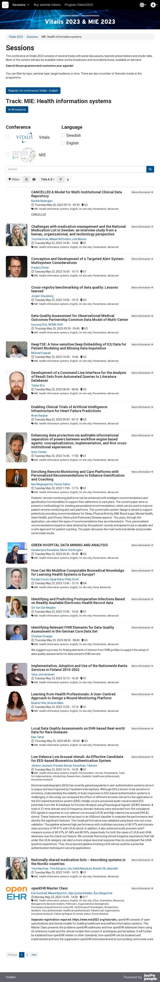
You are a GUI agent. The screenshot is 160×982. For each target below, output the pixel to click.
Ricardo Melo (55, 703)
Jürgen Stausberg (42, 296)
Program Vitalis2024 (79, 5)
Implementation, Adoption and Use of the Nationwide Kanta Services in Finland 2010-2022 (79, 668)
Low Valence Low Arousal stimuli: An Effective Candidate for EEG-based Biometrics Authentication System (77, 759)
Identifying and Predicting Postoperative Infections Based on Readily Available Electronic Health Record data (78, 601)
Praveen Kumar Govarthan (69, 765)
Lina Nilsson (79, 239)
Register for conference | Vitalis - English (33, 90)
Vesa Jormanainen (43, 674)
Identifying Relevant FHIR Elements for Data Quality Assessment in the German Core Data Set (72, 629)
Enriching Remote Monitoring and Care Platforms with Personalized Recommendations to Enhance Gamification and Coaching (77, 476)
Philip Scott (72, 579)
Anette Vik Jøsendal (105, 868)
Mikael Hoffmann (60, 239)
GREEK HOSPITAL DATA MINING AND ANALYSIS (69, 545)
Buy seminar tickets (47, 5)
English (72, 143)
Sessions (32, 36)
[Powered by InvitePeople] (140, 978)
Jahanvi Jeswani (41, 765)
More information (141, 192)
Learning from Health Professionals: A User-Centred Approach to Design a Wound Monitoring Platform (73, 696)
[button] (143, 5)
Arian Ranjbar (39, 415)
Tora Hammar (39, 239)
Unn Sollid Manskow (79, 868)
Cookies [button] (11, 977)
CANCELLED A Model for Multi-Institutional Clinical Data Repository (76, 194)
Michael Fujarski (41, 353)
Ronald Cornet (40, 579)
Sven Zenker (39, 452)
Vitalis (44, 137)
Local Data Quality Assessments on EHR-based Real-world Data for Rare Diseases (78, 730)
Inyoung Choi (39, 324)
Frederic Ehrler (40, 267)
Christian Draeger (42, 636)
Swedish (73, 135)
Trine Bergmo (57, 868)
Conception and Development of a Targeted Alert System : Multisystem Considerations (78, 261)
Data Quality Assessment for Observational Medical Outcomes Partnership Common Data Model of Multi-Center (79, 318)
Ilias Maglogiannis (42, 484)
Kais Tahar (37, 737)
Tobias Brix (38, 385)
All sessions (18, 109)
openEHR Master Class (49, 888)
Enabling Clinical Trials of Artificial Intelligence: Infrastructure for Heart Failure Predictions (69, 409)
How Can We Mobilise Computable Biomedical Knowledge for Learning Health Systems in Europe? (77, 572)
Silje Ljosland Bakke (80, 893)
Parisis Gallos (62, 484)
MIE (42, 155)
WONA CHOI (55, 324)
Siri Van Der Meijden (43, 607)
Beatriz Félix (38, 703)
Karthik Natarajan (41, 201)
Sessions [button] (19, 5)
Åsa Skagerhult (102, 893)
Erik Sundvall (39, 893)
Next (34, 954)
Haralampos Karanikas (45, 550)
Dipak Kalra (57, 579)
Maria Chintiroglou (71, 550)
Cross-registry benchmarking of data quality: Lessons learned (74, 289)
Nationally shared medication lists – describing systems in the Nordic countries (78, 862)
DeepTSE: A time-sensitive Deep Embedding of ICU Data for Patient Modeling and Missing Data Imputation (78, 346)
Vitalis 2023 (16, 36)
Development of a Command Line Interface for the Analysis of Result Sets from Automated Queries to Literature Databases (78, 377)
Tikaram (92, 765)
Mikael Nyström (57, 893)
